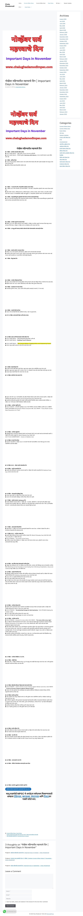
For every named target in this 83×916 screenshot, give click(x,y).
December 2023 (64, 90)
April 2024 (62, 81)
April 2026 (62, 28)
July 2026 (62, 21)
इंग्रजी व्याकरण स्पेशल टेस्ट (65, 148)
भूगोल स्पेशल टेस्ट (63, 159)
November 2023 (64, 92)
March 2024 (63, 83)
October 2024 (63, 67)
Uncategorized (63, 142)
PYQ (20, 7)
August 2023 (63, 98)
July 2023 (62, 101)
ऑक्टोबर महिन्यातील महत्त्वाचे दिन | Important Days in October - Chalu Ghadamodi (30, 852)
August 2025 (63, 45)
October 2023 (63, 94)
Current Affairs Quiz (40, 3)
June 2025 (62, 50)
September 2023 (64, 96)
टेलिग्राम (17, 796)
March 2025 (63, 56)
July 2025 (62, 48)
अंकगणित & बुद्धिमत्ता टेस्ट (65, 144)
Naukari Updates (68, 3)
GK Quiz (58, 3)
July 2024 (62, 74)
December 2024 (64, 63)
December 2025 (64, 36)
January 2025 (63, 61)
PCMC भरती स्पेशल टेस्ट (65, 137)
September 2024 (64, 70)
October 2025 (63, 41)
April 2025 (62, 54)
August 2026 (63, 19)
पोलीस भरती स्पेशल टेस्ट (64, 157)
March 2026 (63, 30)
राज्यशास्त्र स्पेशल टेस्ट (64, 164)
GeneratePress (50, 914)
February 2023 (63, 112)
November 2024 (64, 65)
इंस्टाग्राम (35, 796)
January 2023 (63, 114)
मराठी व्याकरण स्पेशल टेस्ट (65, 161)
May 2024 (62, 78)
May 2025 (62, 52)
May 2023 (62, 105)
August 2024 (63, 72)
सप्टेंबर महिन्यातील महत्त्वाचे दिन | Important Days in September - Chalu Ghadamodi (30, 865)
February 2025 (63, 59)
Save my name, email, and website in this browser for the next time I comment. (27, 901)
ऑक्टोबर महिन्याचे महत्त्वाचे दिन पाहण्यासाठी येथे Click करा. (18, 789)
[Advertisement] (29, 21)
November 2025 (64, 39)
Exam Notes (50, 3)
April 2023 (62, 107)
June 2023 (62, 103)
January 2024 (63, 87)
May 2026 (62, 25)
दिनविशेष (61, 155)
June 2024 (62, 76)
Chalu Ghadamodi (9, 5)
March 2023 (63, 109)
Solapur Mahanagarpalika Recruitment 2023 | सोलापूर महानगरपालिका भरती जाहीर (22, 834)
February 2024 (63, 85)
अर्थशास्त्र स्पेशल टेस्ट (64, 146)
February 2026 (63, 32)
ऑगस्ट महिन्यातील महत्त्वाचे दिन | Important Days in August (18, 836)
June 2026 (62, 23)
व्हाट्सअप (26, 796)
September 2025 (64, 43)
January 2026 (63, 34)
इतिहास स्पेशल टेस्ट (64, 150)
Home (20, 3)
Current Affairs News (29, 3)
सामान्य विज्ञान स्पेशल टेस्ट (65, 166)
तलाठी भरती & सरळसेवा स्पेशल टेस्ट (67, 153)
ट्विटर (46, 796)
